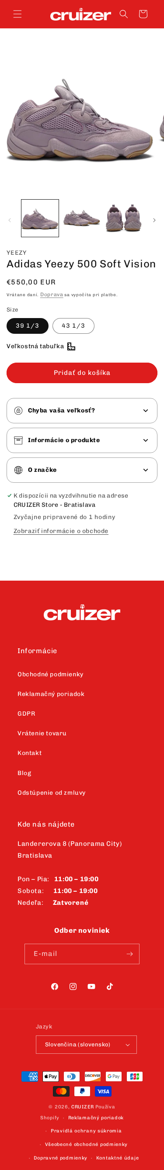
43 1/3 (73, 325)
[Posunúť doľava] (9, 220)
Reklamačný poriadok (50, 694)
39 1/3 (27, 325)
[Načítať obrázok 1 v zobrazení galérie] (40, 218)
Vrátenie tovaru (42, 733)
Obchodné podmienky (50, 674)
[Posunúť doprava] (154, 220)
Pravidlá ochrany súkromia (86, 1131)
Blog (24, 773)
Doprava (51, 294)
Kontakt (29, 753)
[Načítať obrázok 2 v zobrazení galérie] (81, 218)
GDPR (26, 713)
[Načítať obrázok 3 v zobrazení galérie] (123, 218)
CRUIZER (82, 1107)
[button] (17, 14)
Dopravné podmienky (60, 1158)
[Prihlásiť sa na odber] (129, 954)
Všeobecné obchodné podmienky (86, 1144)
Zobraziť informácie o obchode (61, 531)
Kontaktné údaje (117, 1158)
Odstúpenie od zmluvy (51, 792)
